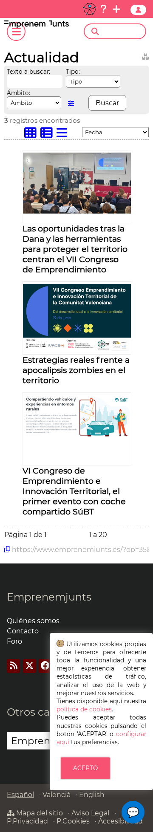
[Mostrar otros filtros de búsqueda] (71, 103)
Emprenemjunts (49, 597)
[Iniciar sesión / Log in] (138, 10)
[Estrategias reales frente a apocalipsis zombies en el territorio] (77, 349)
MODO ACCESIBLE (89, 9)
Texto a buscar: (28, 71)
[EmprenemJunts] (36, 26)
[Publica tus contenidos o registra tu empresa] (116, 9)
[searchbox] (122, 31)
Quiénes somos (33, 621)
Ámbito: (18, 93)
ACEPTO (85, 768)
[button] (133, 812)
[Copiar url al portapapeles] (7, 549)
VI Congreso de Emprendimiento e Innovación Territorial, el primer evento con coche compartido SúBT (74, 491)
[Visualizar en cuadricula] (32, 135)
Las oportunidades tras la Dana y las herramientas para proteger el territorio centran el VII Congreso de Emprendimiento (75, 248)
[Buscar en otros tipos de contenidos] (145, 55)
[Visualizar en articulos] (48, 135)
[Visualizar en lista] (64, 135)
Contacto (23, 631)
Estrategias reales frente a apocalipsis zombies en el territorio (76, 370)
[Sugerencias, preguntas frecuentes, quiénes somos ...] (103, 9)
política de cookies (84, 709)
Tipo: (73, 71)
